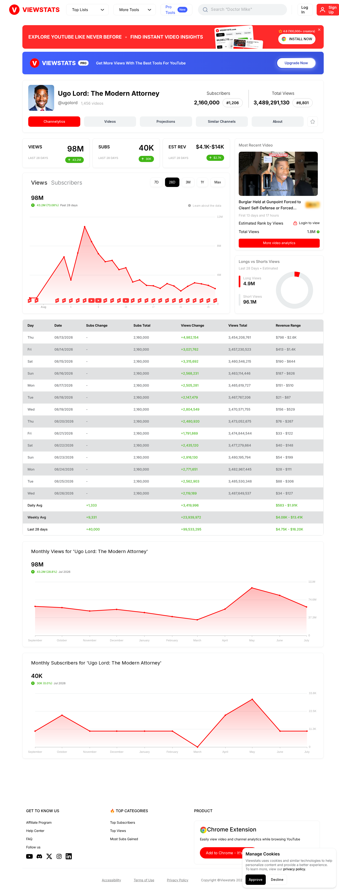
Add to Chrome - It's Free (229, 852)
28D (172, 182)
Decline (277, 880)
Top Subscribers (122, 823)
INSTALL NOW (300, 39)
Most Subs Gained (124, 839)
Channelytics (54, 121)
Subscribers (66, 183)
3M (188, 182)
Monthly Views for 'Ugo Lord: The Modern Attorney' (89, 551)
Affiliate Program (39, 823)
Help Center (35, 831)
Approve (255, 880)
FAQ (29, 839)
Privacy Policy (177, 880)
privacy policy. (294, 869)
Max (217, 182)
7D (156, 182)
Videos (110, 121)
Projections (166, 121)
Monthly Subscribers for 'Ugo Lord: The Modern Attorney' (96, 662)
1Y (202, 182)
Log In (304, 9)
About (277, 121)
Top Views (118, 831)
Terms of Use (144, 880)
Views (39, 183)
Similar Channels (222, 121)
